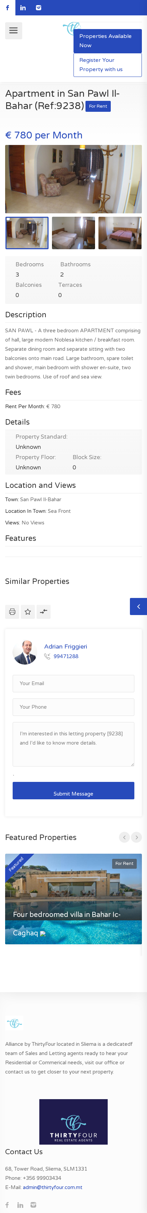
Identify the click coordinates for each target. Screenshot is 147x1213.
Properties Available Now (105, 41)
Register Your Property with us (101, 65)
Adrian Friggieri (65, 646)
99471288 (66, 656)
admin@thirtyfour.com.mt (52, 1187)
